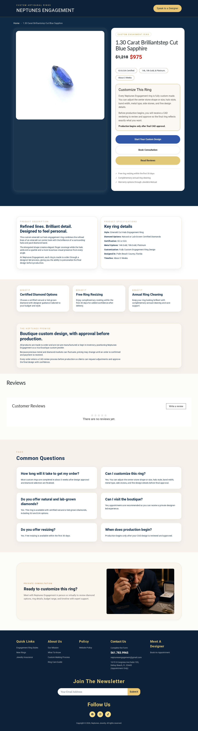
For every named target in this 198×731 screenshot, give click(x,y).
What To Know (54, 652)
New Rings (21, 652)
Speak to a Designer (167, 8)
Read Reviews (148, 160)
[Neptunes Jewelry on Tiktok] (108, 714)
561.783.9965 (119, 652)
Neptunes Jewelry (98, 723)
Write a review (176, 406)
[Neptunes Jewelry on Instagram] (100, 714)
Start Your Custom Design (148, 139)
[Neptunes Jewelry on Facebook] (92, 714)
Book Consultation (147, 150)
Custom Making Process (59, 657)
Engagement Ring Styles (27, 648)
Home (16, 23)
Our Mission (53, 648)
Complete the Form (119, 648)
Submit (134, 691)
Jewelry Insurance (24, 657)
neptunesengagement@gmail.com (126, 657)
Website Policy (85, 648)
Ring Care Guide (55, 662)
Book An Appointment (160, 652)
